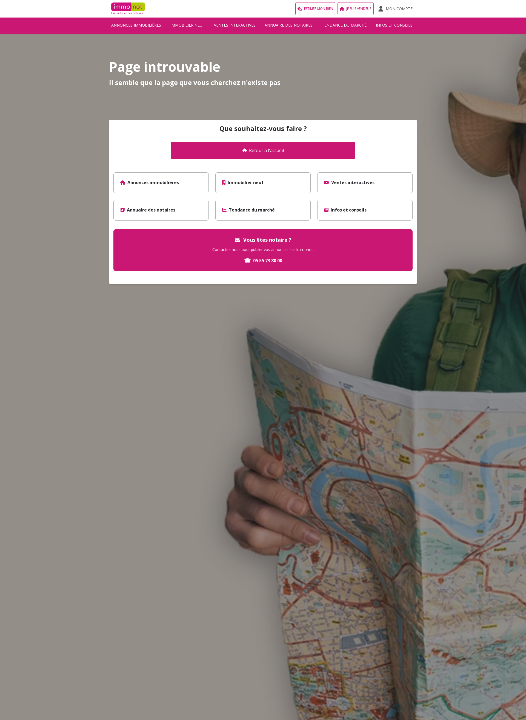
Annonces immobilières (136, 25)
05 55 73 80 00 (263, 260)
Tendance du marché (344, 25)
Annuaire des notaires (289, 25)
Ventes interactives (235, 25)
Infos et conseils (394, 25)
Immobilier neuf (187, 25)
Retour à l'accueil (266, 150)
